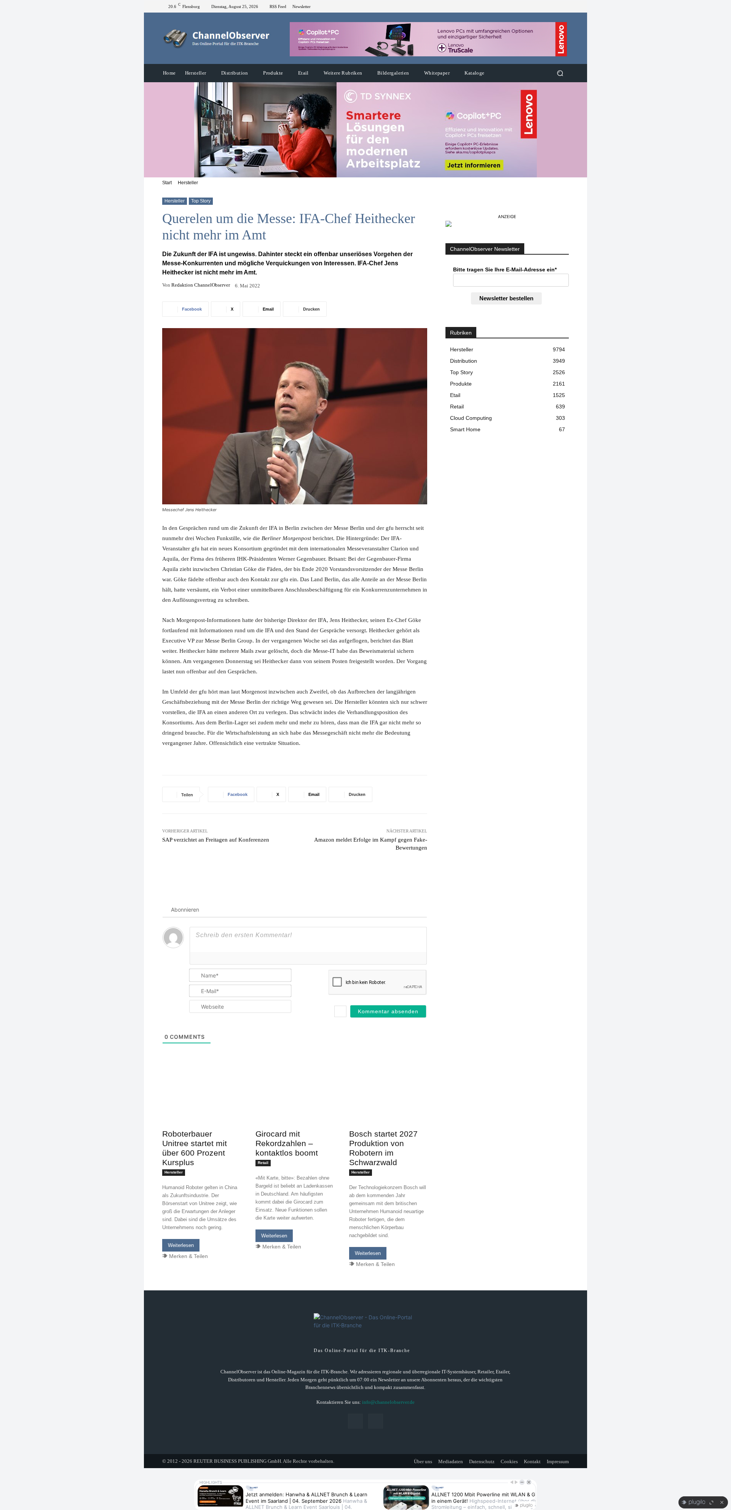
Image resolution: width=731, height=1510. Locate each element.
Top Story (201, 201)
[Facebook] (555, 6)
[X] (564, 6)
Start (167, 182)
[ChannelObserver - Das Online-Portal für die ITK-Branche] (216, 38)
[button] (560, 73)
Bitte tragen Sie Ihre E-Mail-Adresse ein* (505, 269)
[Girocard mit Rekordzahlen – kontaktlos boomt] (294, 1106)
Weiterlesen (181, 1245)
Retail (263, 1163)
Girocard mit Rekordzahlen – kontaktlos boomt (286, 1143)
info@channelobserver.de (388, 1402)
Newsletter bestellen (506, 298)
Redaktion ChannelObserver (200, 284)
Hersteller (188, 182)
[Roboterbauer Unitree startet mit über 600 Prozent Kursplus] (201, 1106)
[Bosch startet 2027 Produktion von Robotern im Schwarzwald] (388, 1106)
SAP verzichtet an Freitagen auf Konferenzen (215, 840)
